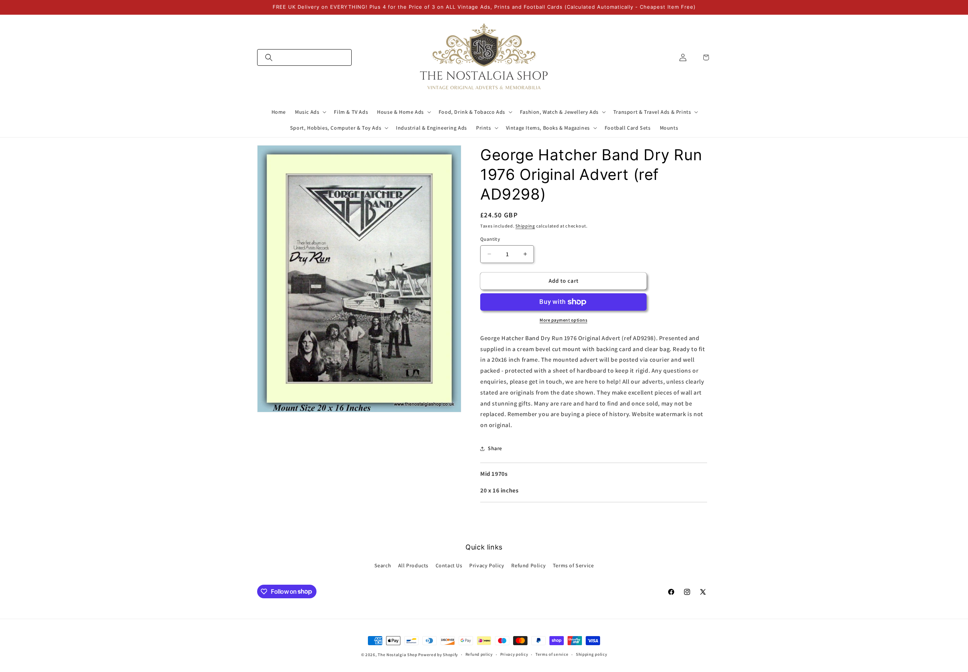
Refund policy (479, 654)
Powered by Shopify (438, 654)
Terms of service (551, 654)
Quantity (490, 239)
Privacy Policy (486, 565)
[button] (304, 57)
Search (382, 565)
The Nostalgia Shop (397, 654)
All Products (413, 565)
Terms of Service (573, 565)
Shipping (525, 226)
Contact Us (449, 565)
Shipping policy (591, 654)
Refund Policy (528, 565)
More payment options (563, 320)
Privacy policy (514, 654)
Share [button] (495, 448)
